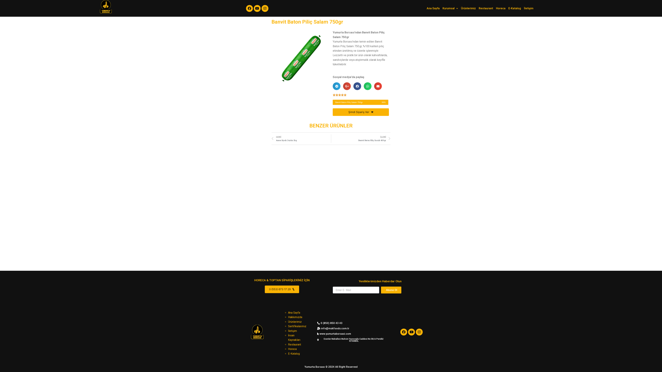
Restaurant (486, 8)
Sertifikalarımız (297, 326)
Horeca (500, 8)
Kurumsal (449, 8)
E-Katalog (514, 8)
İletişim (528, 8)
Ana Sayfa (433, 8)
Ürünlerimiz (468, 8)
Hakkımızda (295, 317)
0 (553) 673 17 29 (280, 289)
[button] (331, 367)
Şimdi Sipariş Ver (359, 112)
